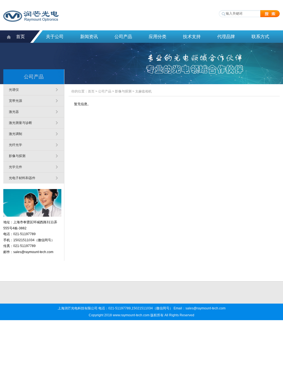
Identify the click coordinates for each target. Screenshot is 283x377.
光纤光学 (15, 145)
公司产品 (123, 36)
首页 (20, 36)
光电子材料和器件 (22, 178)
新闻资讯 (89, 36)
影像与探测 (17, 156)
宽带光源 (15, 101)
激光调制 (15, 134)
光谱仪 (14, 90)
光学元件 (15, 167)
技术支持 (192, 36)
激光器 (14, 112)
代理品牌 (226, 36)
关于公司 (55, 36)
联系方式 (260, 36)
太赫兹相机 (143, 91)
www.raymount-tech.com (131, 315)
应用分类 (157, 36)
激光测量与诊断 (20, 123)
